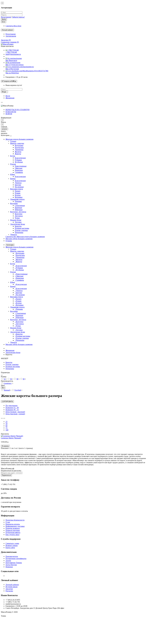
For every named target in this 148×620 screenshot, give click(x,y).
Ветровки (18, 197)
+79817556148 (11, 52)
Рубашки (18, 160)
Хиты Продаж (11, 565)
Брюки (12, 179)
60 (24, 379)
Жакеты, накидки (17, 143)
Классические (20, 158)
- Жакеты (18, 262)
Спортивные (20, 205)
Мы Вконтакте (11, 60)
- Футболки (19, 270)
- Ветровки (19, 305)
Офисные (18, 168)
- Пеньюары (19, 340)
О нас (8, 522)
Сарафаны (19, 172)
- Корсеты (19, 334)
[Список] (2, 418)
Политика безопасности (15, 520)
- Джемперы (19, 257)
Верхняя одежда (16, 189)
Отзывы (9, 241)
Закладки (9, 589)
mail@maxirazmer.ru (13, 54)
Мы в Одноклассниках (15, 65)
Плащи (17, 193)
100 (7, 430)
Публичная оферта (13, 532)
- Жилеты (18, 259)
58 (17, 379)
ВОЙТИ (9, 114)
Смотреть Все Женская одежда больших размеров (25, 237)
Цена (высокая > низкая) (15, 414)
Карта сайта (10, 548)
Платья (13, 164)
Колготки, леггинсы (18, 212)
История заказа (11, 587)
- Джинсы (19, 291)
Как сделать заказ (12, 535)
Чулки (17, 218)
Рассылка (9, 591)
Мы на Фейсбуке (12, 73)
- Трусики (19, 330)
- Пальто (18, 299)
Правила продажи (13, 530)
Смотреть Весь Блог (13, 26)
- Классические (21, 266)
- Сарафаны (19, 280)
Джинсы (18, 183)
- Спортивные (20, 313)
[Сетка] (4, 418)
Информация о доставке (15, 526)
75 (6, 428)
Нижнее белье (15, 220)
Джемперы (19, 150)
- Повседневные (21, 274)
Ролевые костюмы (22, 228)
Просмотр (5, 434)
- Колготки (19, 322)
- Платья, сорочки (22, 338)
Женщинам (10, 98)
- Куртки (18, 303)
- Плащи (18, 301)
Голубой (17, 390)
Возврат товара (12, 545)
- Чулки (18, 326)
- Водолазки (19, 253)
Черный (7, 390)
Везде (8, 96)
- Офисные (19, 276)
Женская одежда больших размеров (19, 139)
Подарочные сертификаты (16, 558)
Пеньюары (19, 232)
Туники (13, 141)
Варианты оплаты (13, 524)
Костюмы (14, 203)
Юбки (12, 174)
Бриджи (18, 185)
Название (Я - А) (12, 410)
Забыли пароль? (18, 17)
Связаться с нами (12, 543)
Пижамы (18, 201)
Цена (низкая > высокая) (15, 412)
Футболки (19, 162)
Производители (12, 556)
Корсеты (18, 226)
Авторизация (11, 36)
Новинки (9, 567)
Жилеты (18, 152)
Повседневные (20, 166)
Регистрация (6, 17)
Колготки (18, 214)
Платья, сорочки (21, 230)
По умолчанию (11, 406)
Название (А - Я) (12, 408)
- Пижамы (19, 309)
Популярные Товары (14, 563)
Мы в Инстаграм (12, 69)
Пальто (17, 191)
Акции (8, 561)
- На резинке (20, 295)
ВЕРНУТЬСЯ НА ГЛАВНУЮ (17, 110)
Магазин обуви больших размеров (19, 239)
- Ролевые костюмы (22, 336)
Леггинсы (19, 216)
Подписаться (6, 475)
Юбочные (19, 210)
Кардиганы (19, 147)
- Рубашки (19, 268)
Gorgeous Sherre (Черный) (11, 438)
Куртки (18, 195)
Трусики (18, 222)
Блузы (12, 156)
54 (5, 379)
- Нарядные (19, 278)
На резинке (19, 187)
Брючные (18, 208)
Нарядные (19, 170)
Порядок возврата (13, 528)
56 (11, 379)
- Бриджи (18, 293)
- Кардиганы (20, 255)
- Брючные (19, 315)
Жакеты (18, 154)
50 (6, 424)
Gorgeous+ (8, 383)
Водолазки (19, 145)
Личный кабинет (12, 585)
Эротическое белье (17, 224)
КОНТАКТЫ (11, 112)
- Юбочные (19, 317)
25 (6, 422)
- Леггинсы (19, 324)
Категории (10, 245)
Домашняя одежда (17, 199)
